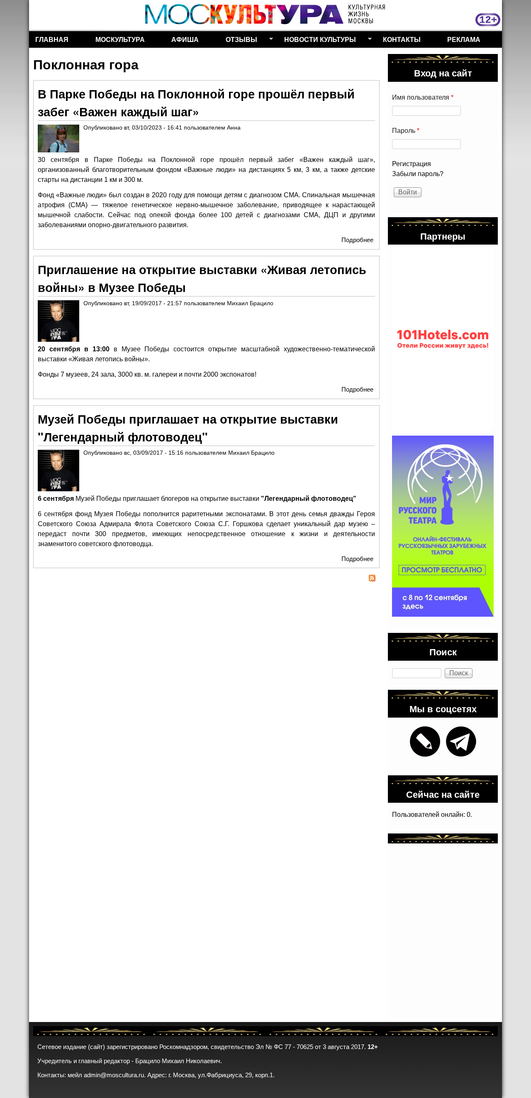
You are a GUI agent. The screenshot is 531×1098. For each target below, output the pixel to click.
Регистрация (411, 163)
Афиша (185, 39)
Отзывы (238, 41)
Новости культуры (317, 41)
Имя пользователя (422, 97)
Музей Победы (98, 498)
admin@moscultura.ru (114, 1075)
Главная (51, 39)
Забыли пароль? (417, 173)
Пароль (405, 130)
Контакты (402, 39)
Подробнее (357, 239)
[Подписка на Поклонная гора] (206, 579)
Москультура (120, 39)
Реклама (463, 39)
